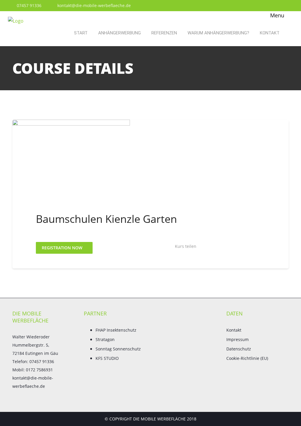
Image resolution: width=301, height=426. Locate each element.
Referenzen (164, 33)
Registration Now (62, 247)
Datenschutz (238, 349)
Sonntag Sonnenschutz (118, 349)
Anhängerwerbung (119, 33)
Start (81, 33)
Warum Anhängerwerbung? (218, 33)
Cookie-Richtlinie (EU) (247, 358)
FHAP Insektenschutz (116, 330)
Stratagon (105, 339)
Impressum (237, 339)
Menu (276, 15)
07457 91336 (28, 5)
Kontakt (270, 33)
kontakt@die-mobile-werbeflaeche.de (93, 5)
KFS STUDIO (107, 358)
